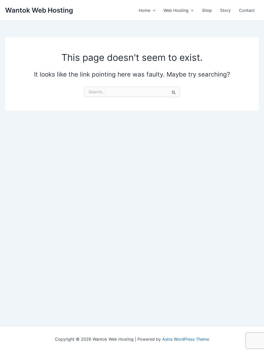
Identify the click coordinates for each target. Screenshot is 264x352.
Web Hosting (175, 10)
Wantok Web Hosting (39, 10)
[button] (152, 10)
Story (225, 10)
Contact (247, 10)
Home (144, 10)
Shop (207, 10)
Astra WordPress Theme (185, 339)
